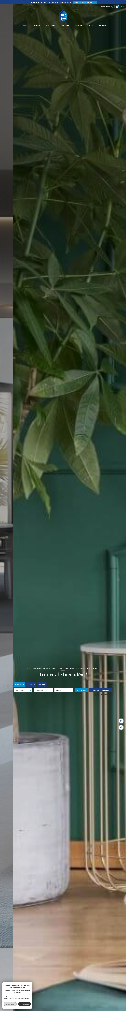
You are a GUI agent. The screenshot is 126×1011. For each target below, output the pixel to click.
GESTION (78, 26)
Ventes (37, 26)
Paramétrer (10, 1004)
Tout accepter (24, 1004)
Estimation (50, 26)
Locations (65, 26)
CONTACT (102, 26)
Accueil (25, 26)
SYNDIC (90, 26)
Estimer (42, 684)
